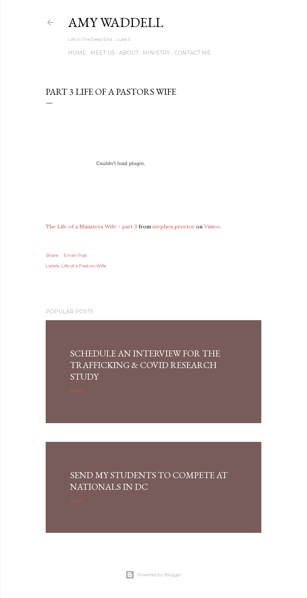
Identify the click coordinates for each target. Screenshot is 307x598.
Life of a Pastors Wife (83, 265)
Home (77, 52)
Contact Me (192, 52)
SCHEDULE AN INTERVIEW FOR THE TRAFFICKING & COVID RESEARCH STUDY (145, 364)
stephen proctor (173, 226)
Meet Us (102, 52)
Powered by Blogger (159, 574)
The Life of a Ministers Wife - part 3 (91, 226)
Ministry (156, 52)
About (129, 52)
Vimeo (212, 226)
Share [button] (52, 255)
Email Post (75, 255)
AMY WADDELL (115, 22)
